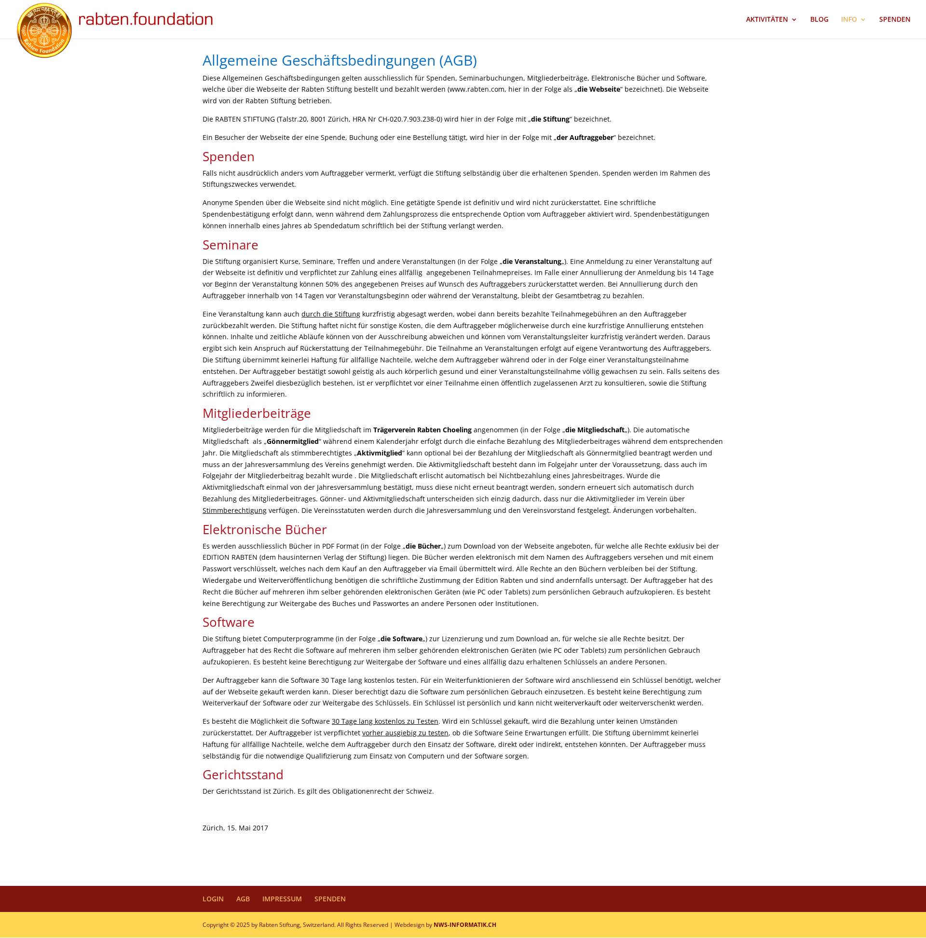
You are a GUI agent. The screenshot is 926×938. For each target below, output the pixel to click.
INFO (849, 20)
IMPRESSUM (282, 898)
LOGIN (213, 898)
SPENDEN (895, 20)
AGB (243, 898)
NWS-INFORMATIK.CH (465, 925)
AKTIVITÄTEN (767, 20)
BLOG (819, 20)
